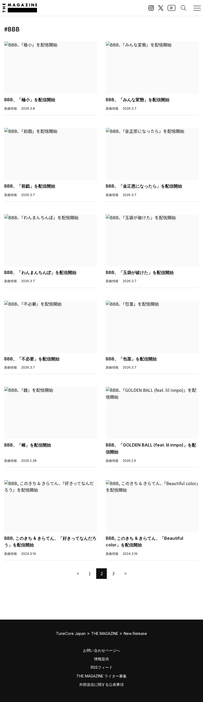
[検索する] (183, 8)
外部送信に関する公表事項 (101, 684)
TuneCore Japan (71, 633)
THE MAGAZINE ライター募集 (101, 676)
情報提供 (101, 659)
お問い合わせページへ (101, 650)
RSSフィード (102, 667)
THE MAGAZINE (104, 633)
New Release (135, 633)
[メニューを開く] (197, 8)
